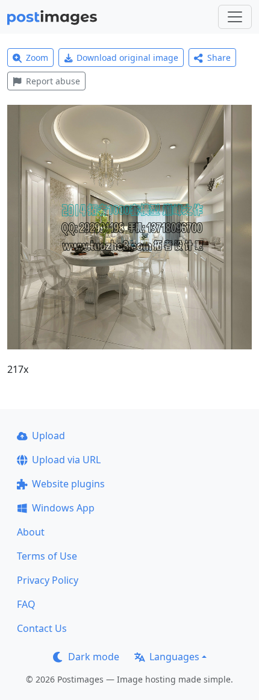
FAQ (26, 604)
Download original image (127, 57)
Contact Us (42, 628)
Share (219, 57)
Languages (174, 656)
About (31, 532)
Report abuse (53, 81)
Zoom (37, 57)
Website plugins (68, 483)
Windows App (63, 507)
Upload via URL (66, 459)
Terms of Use (47, 556)
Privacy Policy (47, 580)
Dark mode (93, 656)
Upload (48, 435)
